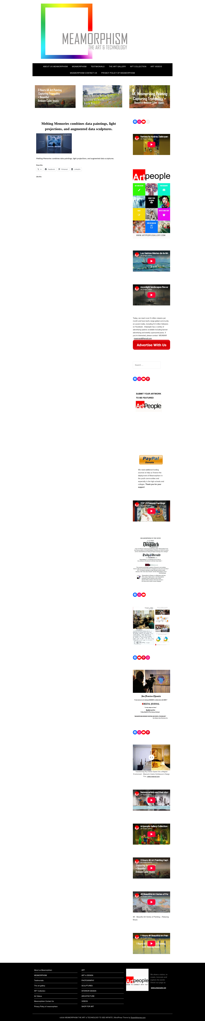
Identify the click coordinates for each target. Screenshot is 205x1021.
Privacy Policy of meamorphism (118, 73)
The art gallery (117, 66)
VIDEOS (85, 1001)
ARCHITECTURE (88, 996)
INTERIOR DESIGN (89, 991)
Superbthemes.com (138, 1017)
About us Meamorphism (55, 66)
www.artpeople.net (158, 988)
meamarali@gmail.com (143, 338)
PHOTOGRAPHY (88, 980)
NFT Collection (138, 66)
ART (83, 970)
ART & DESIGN (87, 975)
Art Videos (156, 66)
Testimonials (98, 66)
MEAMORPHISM (79, 66)
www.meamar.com (153, 776)
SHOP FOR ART (88, 1006)
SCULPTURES (87, 985)
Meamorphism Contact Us (83, 73)
